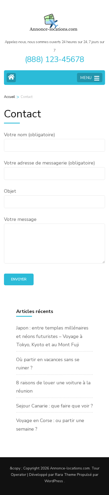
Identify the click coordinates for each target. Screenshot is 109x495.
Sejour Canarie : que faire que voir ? (54, 406)
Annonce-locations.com (70, 468)
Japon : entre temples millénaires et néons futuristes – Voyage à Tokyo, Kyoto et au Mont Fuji (52, 336)
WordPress (53, 481)
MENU (86, 77)
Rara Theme (65, 474)
